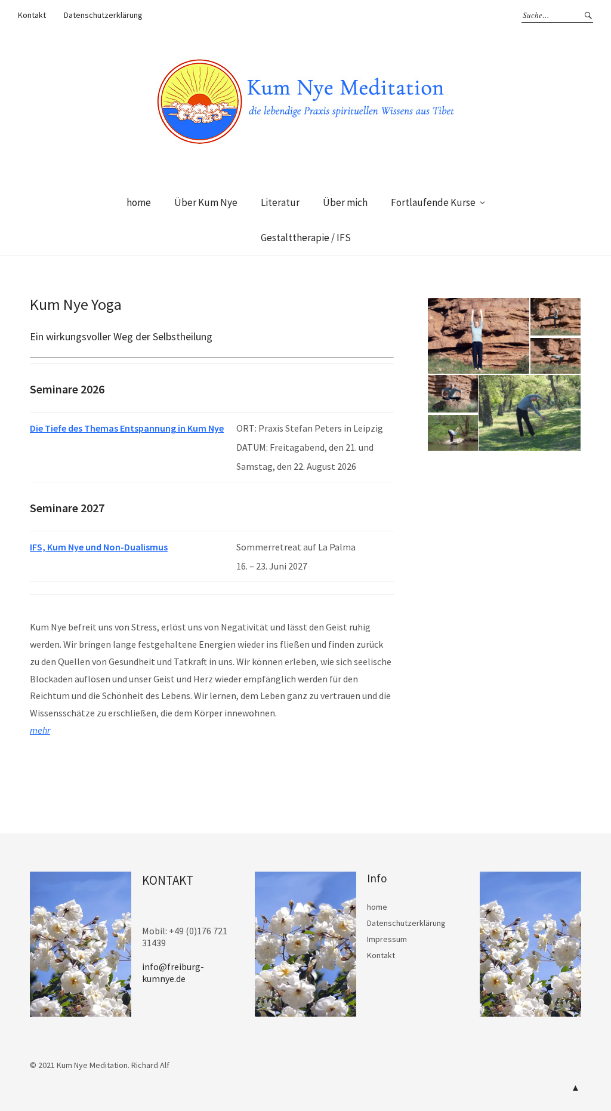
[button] (478, 336)
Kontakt (32, 15)
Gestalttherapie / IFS (306, 237)
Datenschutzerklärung (103, 15)
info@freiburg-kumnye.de (173, 972)
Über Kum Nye (205, 202)
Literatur (280, 202)
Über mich (345, 202)
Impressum (387, 939)
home (138, 202)
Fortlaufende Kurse (433, 202)
